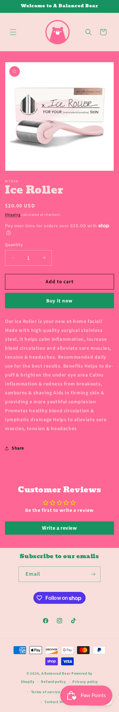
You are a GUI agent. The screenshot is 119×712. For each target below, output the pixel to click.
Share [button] (18, 448)
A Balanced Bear (56, 673)
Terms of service (45, 692)
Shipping (12, 214)
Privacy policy (85, 681)
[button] (13, 32)
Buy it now (59, 300)
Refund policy (53, 681)
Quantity (14, 244)
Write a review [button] (59, 527)
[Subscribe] (93, 574)
